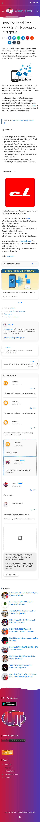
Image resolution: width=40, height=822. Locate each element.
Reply (35, 388)
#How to (11, 317)
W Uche (16, 460)
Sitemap (7, 777)
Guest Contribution (11, 774)
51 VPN (32, 106)
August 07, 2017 (16, 384)
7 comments (8, 314)
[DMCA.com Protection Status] (7, 752)
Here (28, 218)
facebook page (25, 241)
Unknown (15, 382)
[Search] (38, 11)
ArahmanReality (17, 503)
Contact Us (9, 768)
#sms (16, 317)
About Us (8, 764)
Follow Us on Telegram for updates (13, 338)
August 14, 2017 (16, 506)
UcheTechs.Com (8, 329)
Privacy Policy (9, 771)
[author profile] (4, 324)
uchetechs (10, 256)
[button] (9, 38)
